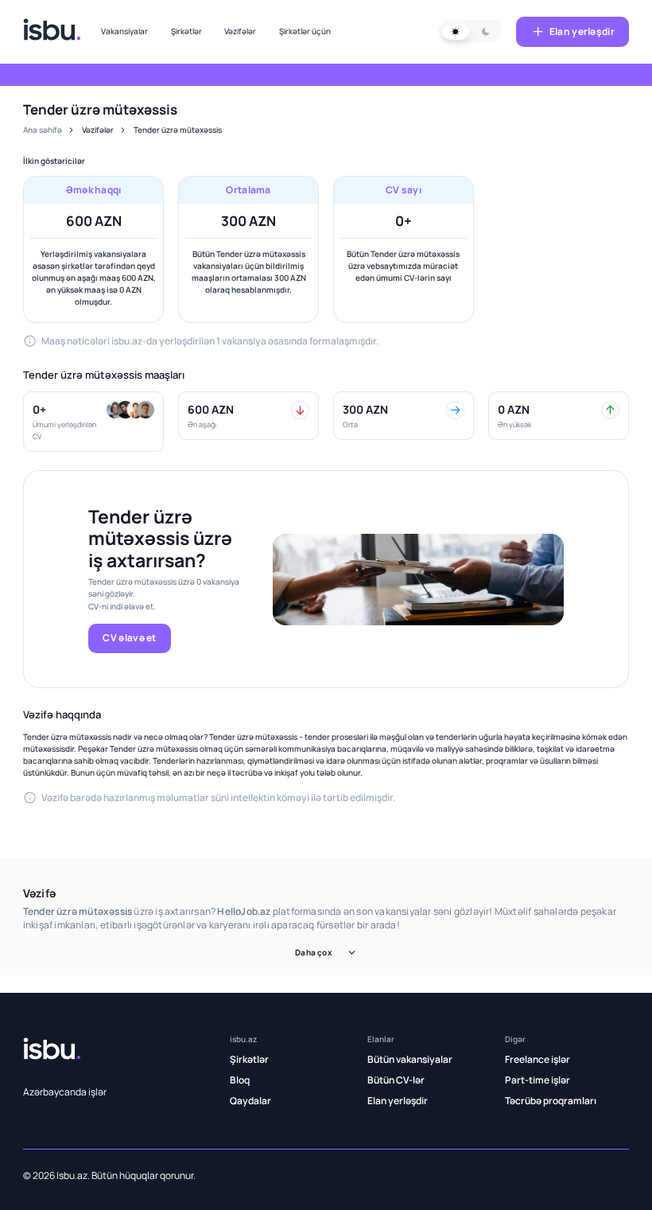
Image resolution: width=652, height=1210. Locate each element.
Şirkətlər (186, 31)
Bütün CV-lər (396, 1080)
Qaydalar (250, 1101)
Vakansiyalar (124, 31)
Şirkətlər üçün (305, 31)
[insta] (400, 1175)
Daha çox (313, 952)
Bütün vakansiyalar (409, 1059)
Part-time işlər (537, 1080)
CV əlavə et (129, 638)
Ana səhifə (42, 129)
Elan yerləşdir (582, 31)
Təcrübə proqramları (550, 1101)
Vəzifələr (240, 31)
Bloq (240, 1080)
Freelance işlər (537, 1059)
